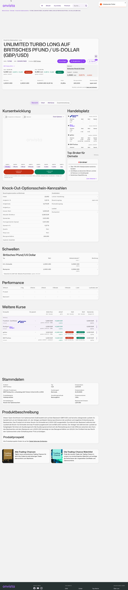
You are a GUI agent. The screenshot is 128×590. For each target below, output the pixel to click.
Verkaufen (28, 72)
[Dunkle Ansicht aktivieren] (11, 1)
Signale (93, 61)
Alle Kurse (51, 103)
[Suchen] (86, 5)
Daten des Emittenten (91, 87)
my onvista (57, 6)
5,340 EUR (69, 332)
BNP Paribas (37, 61)
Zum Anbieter (90, 179)
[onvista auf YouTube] (38, 588)
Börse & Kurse (5, 10)
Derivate (12, 10)
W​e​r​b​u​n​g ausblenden (66, 24)
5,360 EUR (81, 332)
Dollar (80, 588)
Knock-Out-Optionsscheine (22, 10)
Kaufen (60, 72)
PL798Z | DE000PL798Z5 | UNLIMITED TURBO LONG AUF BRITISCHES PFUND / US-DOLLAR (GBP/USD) (55, 10)
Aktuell (48, 6)
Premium (67, 6)
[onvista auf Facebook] (34, 588)
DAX (66, 588)
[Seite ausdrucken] (96, 56)
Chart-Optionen (57, 117)
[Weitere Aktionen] (96, 321)
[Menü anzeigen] (42, 5)
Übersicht (35, 103)
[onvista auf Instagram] (41, 588)
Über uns (116, 588)
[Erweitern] (84, 61)
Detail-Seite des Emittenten (38, 441)
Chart (43, 103)
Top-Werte (95, 588)
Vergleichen (76, 61)
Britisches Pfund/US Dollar (76, 69)
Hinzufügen (62, 61)
